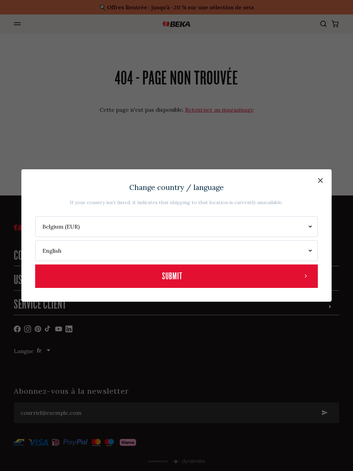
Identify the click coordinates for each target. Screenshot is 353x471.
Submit (172, 276)
